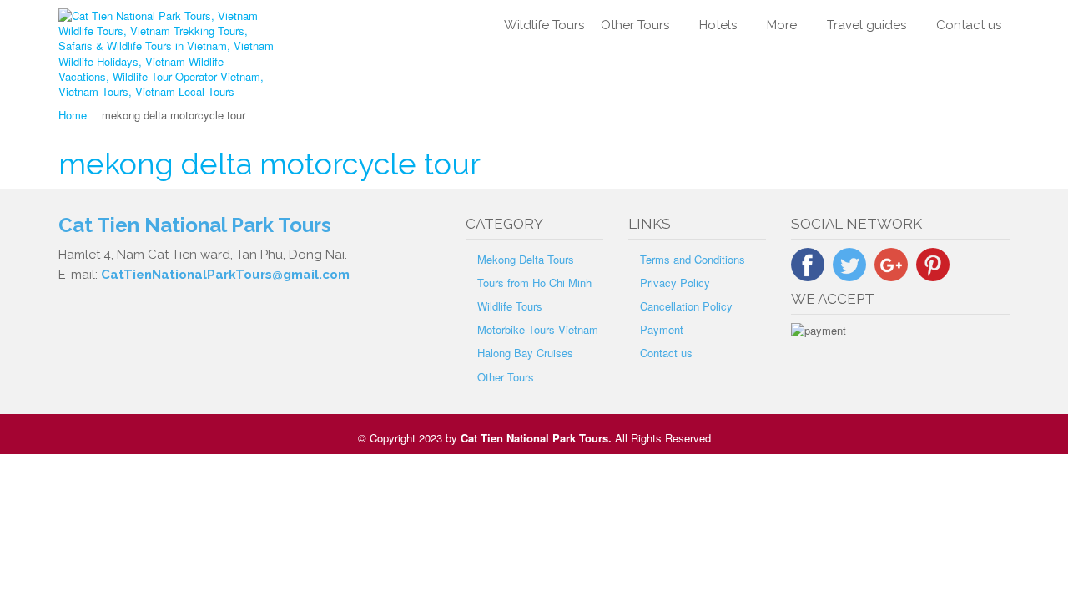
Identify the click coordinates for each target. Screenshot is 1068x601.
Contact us (968, 25)
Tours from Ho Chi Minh (534, 282)
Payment (661, 329)
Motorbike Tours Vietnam (537, 329)
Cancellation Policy (686, 306)
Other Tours (635, 25)
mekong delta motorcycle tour (269, 163)
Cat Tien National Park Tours (534, 438)
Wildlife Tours (544, 25)
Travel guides (866, 25)
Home (72, 115)
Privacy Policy (675, 282)
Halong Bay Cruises (525, 353)
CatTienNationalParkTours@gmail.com (225, 274)
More (782, 25)
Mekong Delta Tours (525, 259)
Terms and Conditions (692, 259)
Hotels (718, 25)
